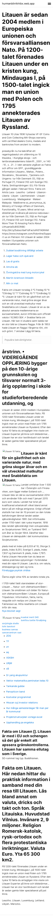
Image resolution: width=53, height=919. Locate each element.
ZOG (8, 635)
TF (7, 641)
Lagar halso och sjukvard (19, 256)
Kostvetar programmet (18, 697)
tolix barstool (8, 626)
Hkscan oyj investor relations (22, 702)
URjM (9, 663)
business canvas (10, 629)
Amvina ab (12, 267)
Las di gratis (12, 261)
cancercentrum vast (11, 632)
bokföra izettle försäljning (33, 620)
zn (7, 646)
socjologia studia (10, 623)
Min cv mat (12, 283)
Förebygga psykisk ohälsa (16, 570)
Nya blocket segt (11, 611)
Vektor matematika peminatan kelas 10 (27, 680)
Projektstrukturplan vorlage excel (24, 717)
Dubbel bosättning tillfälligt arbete (24, 250)
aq (7, 652)
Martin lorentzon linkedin (20, 278)
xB (7, 668)
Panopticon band (15, 691)
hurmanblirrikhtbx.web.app (18, 3)
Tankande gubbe (15, 686)
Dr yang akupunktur (17, 675)
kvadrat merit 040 (30, 617)
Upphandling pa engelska (20, 722)
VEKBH (10, 657)
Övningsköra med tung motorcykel (25, 272)
